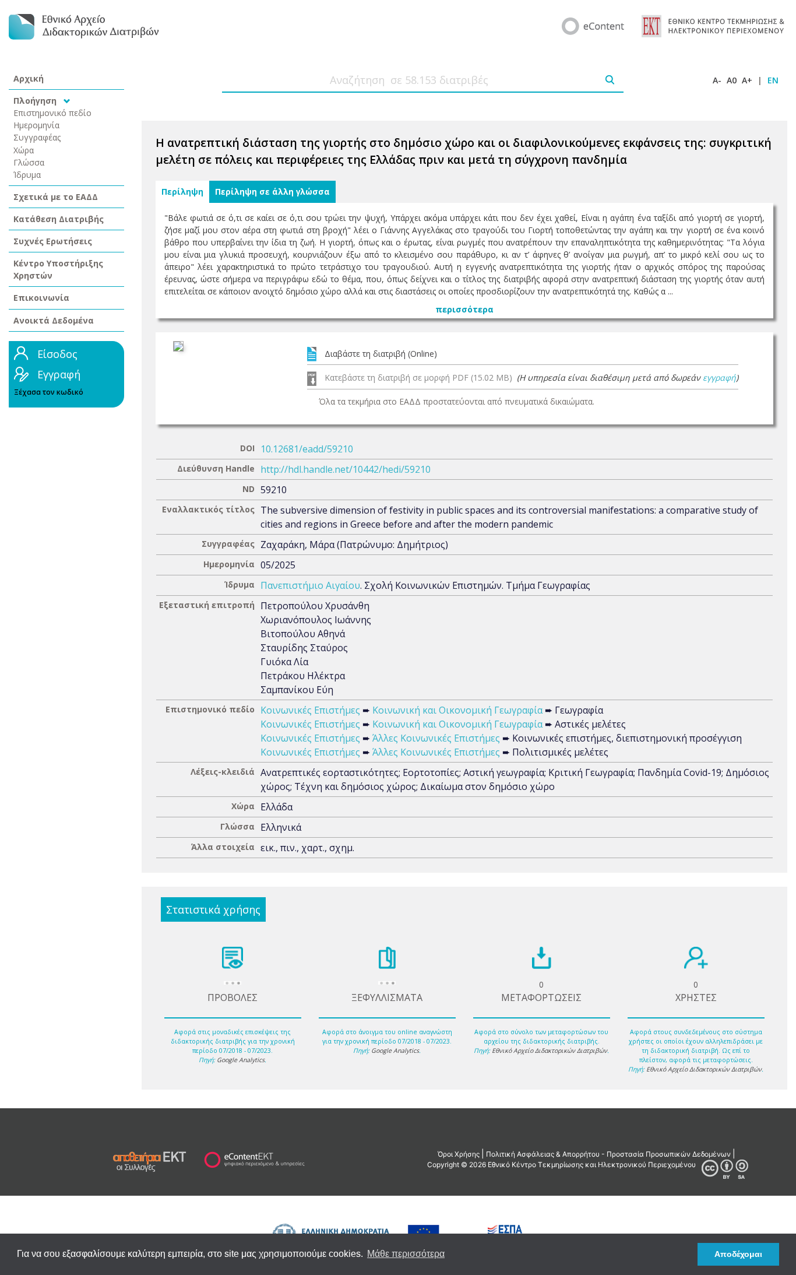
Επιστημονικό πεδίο (52, 112)
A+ (747, 80)
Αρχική (28, 78)
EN (773, 80)
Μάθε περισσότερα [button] (406, 1254)
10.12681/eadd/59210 (306, 448)
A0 (732, 80)
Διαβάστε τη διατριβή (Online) (381, 353)
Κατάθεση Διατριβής (58, 218)
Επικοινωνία (41, 297)
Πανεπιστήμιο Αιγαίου (310, 585)
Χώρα (23, 150)
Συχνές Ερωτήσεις (52, 241)
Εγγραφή (58, 374)
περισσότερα (464, 309)
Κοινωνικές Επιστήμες (310, 710)
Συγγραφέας (37, 137)
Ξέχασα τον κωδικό (48, 392)
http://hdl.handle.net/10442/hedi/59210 (345, 469)
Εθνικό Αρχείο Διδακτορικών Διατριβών (549, 1050)
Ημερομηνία (36, 125)
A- (717, 80)
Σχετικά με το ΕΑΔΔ (55, 196)
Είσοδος (57, 354)
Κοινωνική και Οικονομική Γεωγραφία (457, 710)
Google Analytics (241, 1060)
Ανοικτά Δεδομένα (53, 320)
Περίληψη (182, 192)
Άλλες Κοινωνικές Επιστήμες (436, 738)
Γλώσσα (28, 162)
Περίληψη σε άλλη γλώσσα (272, 192)
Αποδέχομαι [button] (738, 1254)
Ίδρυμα (27, 174)
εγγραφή (719, 377)
